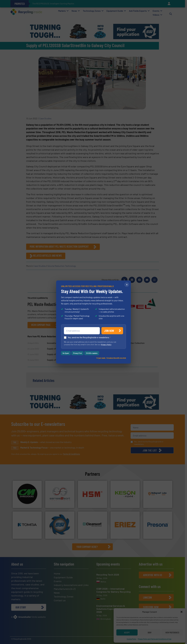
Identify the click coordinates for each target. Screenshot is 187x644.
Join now (109, 330)
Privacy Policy (106, 344)
